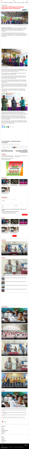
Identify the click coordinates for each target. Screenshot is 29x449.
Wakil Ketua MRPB (4, 142)
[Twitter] (14, 147)
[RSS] (16, 147)
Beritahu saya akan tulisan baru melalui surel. (9, 212)
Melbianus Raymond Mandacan (16, 141)
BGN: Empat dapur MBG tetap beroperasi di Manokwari (5, 193)
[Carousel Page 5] (16, 254)
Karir (2, 427)
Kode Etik (2, 437)
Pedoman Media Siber (4, 430)
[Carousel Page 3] (14, 254)
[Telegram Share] (25, 10)
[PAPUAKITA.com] (14, 0)
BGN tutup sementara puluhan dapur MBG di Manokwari (14, 232)
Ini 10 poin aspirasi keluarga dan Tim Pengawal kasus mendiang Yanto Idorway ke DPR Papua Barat (14, 252)
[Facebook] (13, 147)
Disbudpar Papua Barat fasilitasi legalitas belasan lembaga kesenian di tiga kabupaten (16, 285)
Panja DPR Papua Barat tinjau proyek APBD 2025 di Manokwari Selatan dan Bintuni (15, 277)
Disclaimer (3, 439)
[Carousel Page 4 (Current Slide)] (15, 254)
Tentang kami (3, 431)
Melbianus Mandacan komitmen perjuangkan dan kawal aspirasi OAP (21, 156)
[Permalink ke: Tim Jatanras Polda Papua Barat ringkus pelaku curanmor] (14, 181)
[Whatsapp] (26, 10)
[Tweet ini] (24, 10)
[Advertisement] (14, 43)
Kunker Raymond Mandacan (6, 141)
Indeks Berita (3, 426)
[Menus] (1, 1)
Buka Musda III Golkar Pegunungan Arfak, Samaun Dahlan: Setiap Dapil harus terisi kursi (14, 417)
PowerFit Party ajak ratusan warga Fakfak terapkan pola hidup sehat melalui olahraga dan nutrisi (14, 410)
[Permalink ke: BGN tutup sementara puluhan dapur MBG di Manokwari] (14, 229)
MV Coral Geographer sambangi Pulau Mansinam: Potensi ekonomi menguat (7, 150)
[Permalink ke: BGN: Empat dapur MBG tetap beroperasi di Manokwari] (5, 189)
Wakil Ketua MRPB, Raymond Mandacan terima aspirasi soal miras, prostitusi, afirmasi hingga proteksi (22, 151)
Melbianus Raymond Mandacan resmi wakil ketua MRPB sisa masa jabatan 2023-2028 (7, 159)
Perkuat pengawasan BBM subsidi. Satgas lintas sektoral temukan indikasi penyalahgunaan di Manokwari (5, 185)
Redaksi (2, 433)
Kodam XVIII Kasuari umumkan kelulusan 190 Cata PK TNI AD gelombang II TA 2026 (15, 281)
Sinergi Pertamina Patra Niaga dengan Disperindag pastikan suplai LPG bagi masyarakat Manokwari (23, 185)
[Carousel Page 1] (12, 254)
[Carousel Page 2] (13, 254)
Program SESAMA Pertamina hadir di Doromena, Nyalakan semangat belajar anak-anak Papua (15, 408)
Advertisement (3, 440)
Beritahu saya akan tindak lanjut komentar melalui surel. (10, 211)
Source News (17, 144)
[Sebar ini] (22, 10)
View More (14, 235)
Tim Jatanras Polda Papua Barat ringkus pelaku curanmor (14, 185)
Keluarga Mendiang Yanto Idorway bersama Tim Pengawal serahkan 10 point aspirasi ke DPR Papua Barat (14, 412)
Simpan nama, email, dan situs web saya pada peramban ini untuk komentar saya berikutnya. (14, 210)
